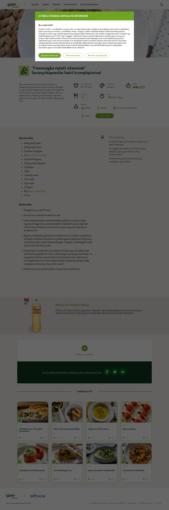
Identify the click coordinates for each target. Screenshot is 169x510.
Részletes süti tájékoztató (97, 55)
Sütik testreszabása (73, 55)
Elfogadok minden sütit (49, 55)
